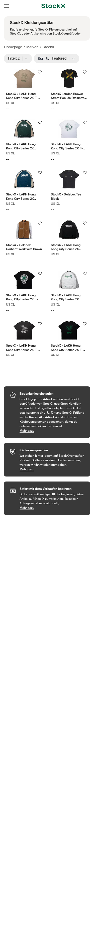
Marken (32, 47)
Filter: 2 (15, 58)
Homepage (13, 47)
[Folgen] (40, 72)
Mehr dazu (52, 430)
